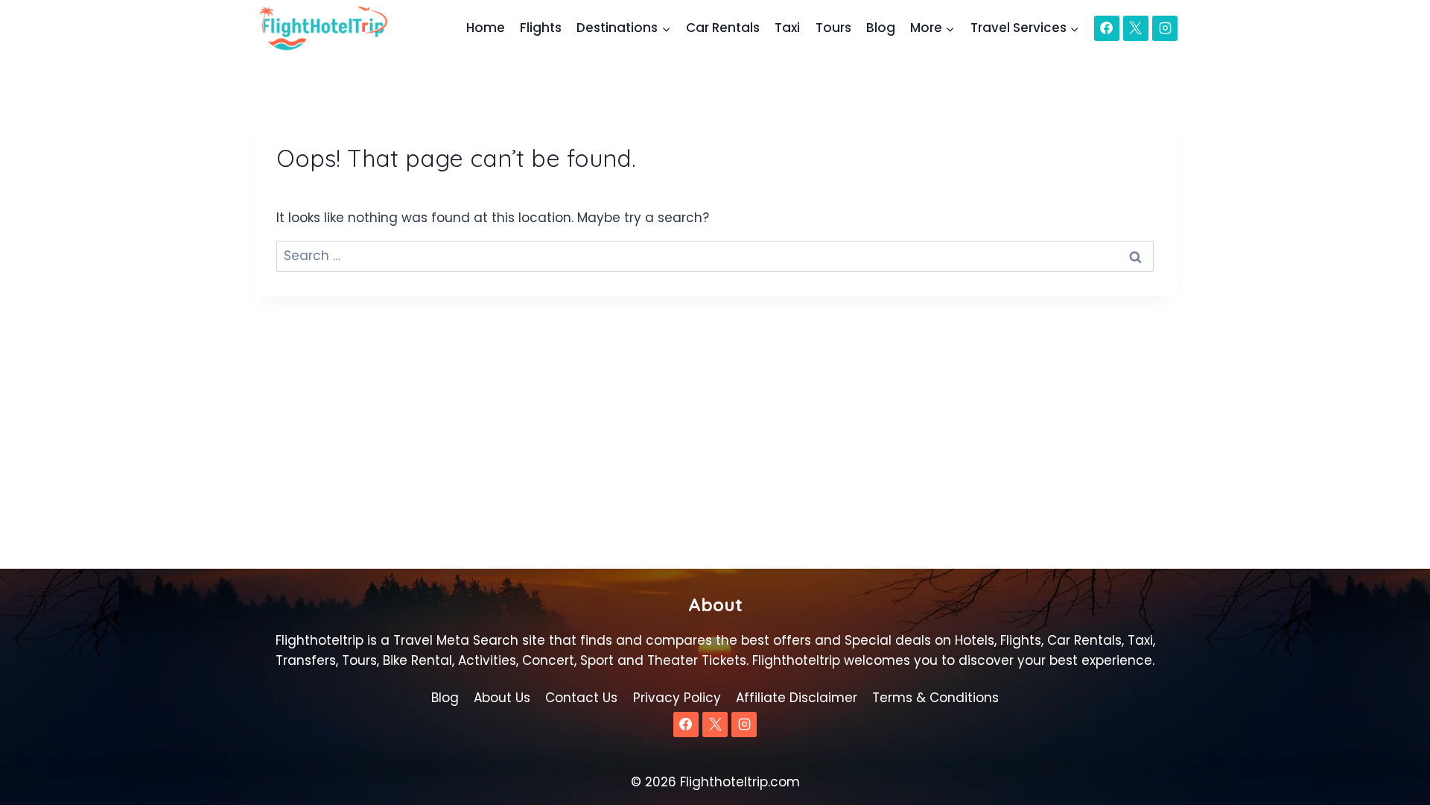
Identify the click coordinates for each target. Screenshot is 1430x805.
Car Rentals (723, 28)
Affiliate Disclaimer (796, 698)
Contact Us (581, 698)
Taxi (787, 28)
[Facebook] (1106, 28)
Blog (880, 28)
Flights (541, 28)
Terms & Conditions (935, 698)
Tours (833, 28)
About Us (502, 698)
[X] (1135, 28)
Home (485, 28)
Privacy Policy (677, 698)
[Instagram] (1165, 28)
